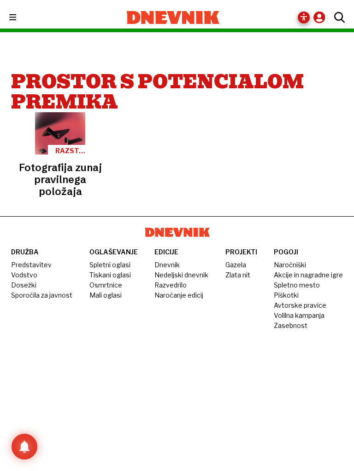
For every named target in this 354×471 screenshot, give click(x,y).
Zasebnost (290, 325)
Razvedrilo (170, 285)
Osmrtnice (105, 285)
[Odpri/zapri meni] (21, 17)
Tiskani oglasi (110, 275)
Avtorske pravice (300, 305)
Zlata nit (237, 275)
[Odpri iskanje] (337, 17)
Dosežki (23, 285)
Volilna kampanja (299, 315)
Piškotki (286, 295)
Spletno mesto (297, 285)
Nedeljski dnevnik (181, 275)
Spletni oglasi (109, 265)
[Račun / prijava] (321, 17)
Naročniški (290, 265)
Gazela (235, 265)
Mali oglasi (105, 295)
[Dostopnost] (304, 17)
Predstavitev (31, 265)
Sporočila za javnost (41, 295)
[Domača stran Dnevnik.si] (173, 17)
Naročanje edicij (178, 295)
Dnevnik (167, 265)
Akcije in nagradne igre (308, 275)
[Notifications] (24, 447)
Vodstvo (24, 275)
